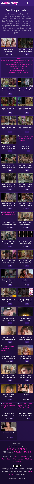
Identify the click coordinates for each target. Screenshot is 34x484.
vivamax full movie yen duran (18, 66)
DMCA (14, 459)
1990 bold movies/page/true (19, 70)
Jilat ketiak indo (19, 62)
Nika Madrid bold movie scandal (18, 73)
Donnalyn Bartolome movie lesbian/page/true (19, 64)
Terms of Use (6, 459)
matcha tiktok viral (18, 68)
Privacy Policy (25, 456)
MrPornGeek (27, 452)
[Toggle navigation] (31, 3)
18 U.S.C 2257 (16, 456)
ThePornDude (18, 452)
